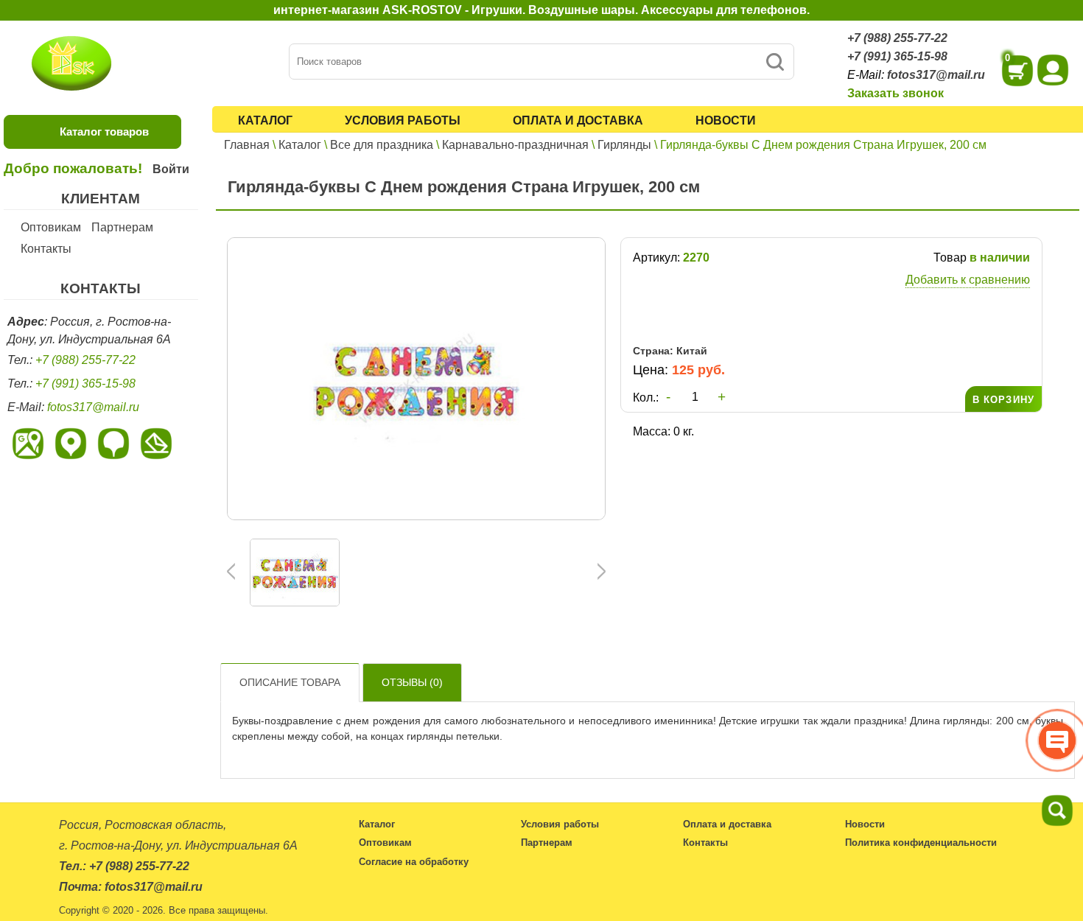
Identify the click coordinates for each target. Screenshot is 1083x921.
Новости (725, 120)
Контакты (46, 248)
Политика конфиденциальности (921, 842)
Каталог (265, 120)
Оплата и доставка (578, 120)
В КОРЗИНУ (1003, 399)
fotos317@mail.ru (936, 75)
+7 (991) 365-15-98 (897, 56)
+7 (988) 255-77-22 (897, 38)
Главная (247, 145)
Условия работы (402, 120)
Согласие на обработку (414, 861)
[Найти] (774, 61)
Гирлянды (624, 145)
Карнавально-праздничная (515, 145)
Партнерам (122, 227)
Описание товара (289, 682)
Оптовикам (51, 227)
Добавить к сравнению (967, 279)
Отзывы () (412, 682)
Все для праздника (381, 145)
